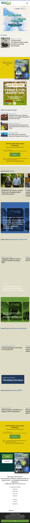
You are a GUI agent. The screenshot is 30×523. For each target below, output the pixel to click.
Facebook (15, 503)
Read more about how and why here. (15, 518)
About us (15, 493)
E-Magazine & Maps (7, 456)
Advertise (14, 489)
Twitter (15, 501)
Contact (15, 496)
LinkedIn (15, 499)
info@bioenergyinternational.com (15, 483)
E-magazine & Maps (15, 487)
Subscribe (7, 461)
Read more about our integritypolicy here (15, 161)
